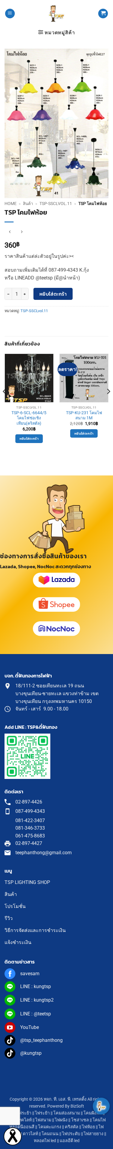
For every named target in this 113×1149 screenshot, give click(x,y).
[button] (10, 14)
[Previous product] (21, 232)
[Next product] (9, 232)
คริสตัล (71, 1126)
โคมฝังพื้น (92, 1113)
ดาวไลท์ (30, 1133)
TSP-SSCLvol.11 (55, 203)
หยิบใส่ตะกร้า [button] (29, 438)
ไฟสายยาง (93, 1133)
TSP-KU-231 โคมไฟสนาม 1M (84, 415)
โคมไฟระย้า (19, 1113)
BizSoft (77, 1106)
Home (11, 203)
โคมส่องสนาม (66, 1113)
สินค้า (28, 203)
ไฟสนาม (43, 1120)
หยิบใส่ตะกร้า (53, 294)
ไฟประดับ (71, 1133)
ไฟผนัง (61, 1120)
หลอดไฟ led (45, 1140)
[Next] (108, 403)
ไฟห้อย (88, 1126)
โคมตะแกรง (49, 1126)
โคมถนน (50, 1133)
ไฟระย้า (42, 1113)
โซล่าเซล (80, 1120)
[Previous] (4, 403)
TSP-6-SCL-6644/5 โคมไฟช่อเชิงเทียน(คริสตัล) (28, 418)
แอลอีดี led (70, 1140)
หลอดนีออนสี (21, 1126)
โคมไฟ (99, 1120)
